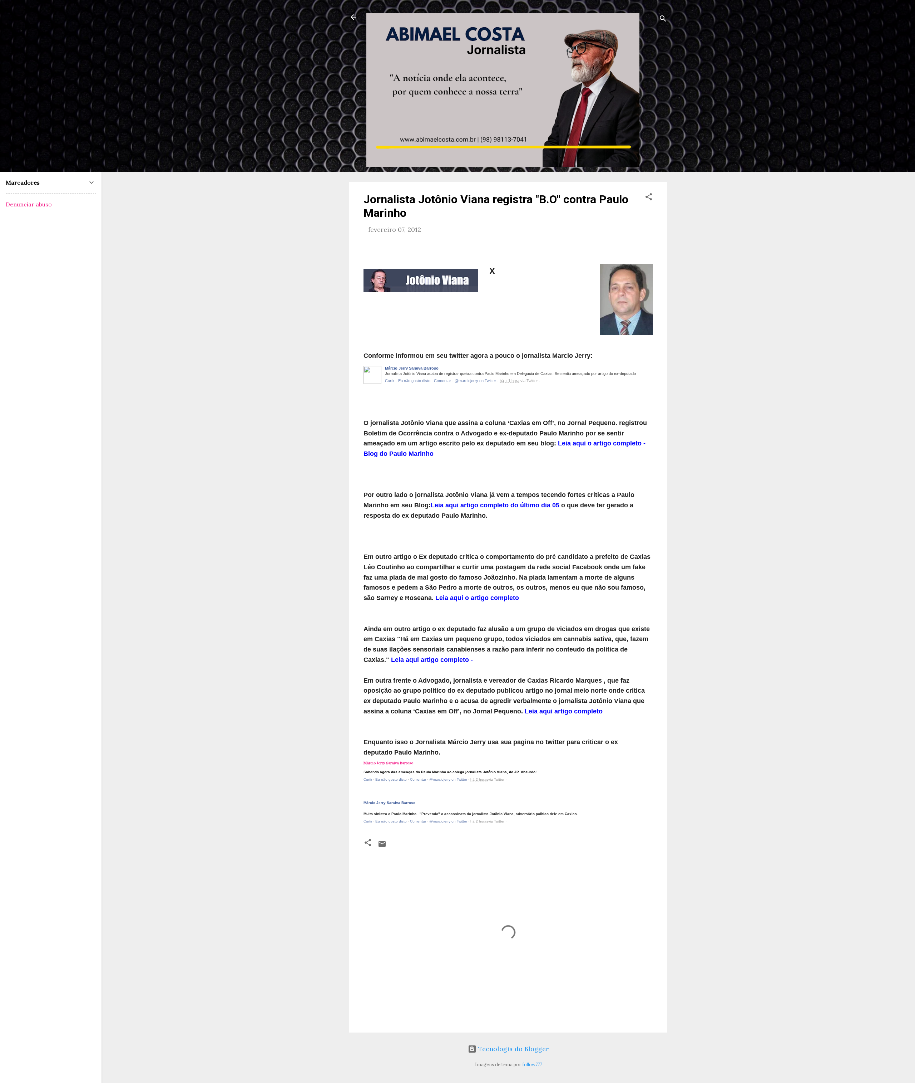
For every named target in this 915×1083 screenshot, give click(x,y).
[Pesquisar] (663, 19)
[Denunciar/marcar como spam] (650, 370)
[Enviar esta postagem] (382, 846)
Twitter (532, 381)
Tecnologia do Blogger (512, 1049)
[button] (648, 197)
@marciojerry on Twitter (475, 381)
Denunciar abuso (29, 204)
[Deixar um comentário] (442, 381)
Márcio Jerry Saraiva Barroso (412, 368)
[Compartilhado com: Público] (509, 821)
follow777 (532, 1064)
